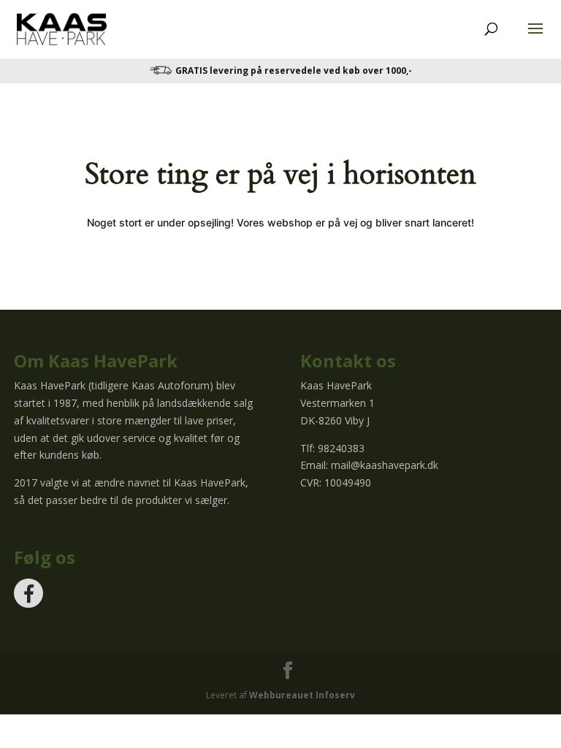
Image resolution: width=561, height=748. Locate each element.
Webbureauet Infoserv (302, 695)
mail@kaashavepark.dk (384, 465)
